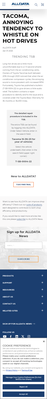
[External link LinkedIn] (17, 337)
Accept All (23, 394)
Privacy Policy (11, 370)
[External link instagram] (29, 337)
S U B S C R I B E (24, 259)
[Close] (44, 341)
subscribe (21, 219)
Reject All (23, 387)
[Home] (20, 4)
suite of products (34, 205)
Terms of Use (27, 370)
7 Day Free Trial (23, 185)
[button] (4, 4)
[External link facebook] (11, 337)
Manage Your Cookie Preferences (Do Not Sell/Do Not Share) (23, 378)
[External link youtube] (5, 337)
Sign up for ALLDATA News (17, 324)
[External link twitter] (23, 337)
